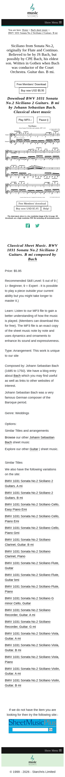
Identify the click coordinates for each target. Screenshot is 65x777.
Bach (32, 259)
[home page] (32, 10)
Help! (46, 208)
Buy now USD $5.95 (32, 90)
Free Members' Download (31, 84)
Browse (10, 437)
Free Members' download (32, 203)
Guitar (34, 449)
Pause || (43, 119)
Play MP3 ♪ (25, 119)
